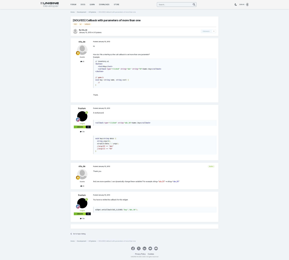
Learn (92, 4)
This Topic (185, 4)
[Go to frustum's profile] (82, 116)
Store (116, 4)
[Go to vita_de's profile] (75, 31)
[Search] (194, 4)
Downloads (104, 4)
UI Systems (97, 32)
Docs (83, 4)
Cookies (151, 254)
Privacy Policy (140, 254)
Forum (73, 4)
